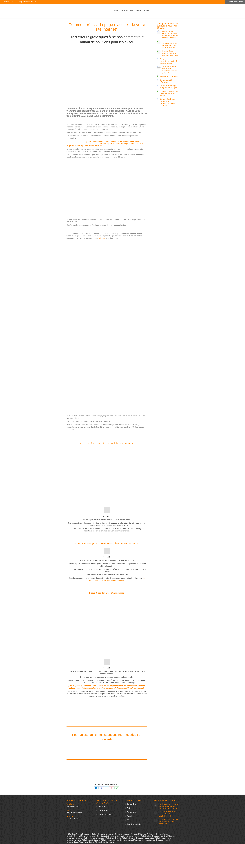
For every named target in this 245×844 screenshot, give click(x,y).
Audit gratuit (102, 806)
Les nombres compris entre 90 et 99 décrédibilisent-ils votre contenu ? (170, 70)
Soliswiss (101, 238)
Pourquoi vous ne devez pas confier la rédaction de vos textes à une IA (169, 61)
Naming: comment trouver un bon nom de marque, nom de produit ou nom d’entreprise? (170, 35)
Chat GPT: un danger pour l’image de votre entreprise (169, 87)
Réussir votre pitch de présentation (167, 81)
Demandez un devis (108, 749)
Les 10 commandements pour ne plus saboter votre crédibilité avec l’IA (169, 44)
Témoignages (131, 812)
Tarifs (128, 808)
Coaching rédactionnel (105, 814)
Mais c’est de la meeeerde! (169, 76)
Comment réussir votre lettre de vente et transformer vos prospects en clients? (168, 102)
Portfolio (129, 816)
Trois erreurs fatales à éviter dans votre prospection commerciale (169, 93)
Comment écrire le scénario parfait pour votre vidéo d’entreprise (170, 53)
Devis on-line (131, 804)
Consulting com (103, 810)
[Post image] (158, 32)
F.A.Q (129, 820)
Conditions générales (134, 824)
